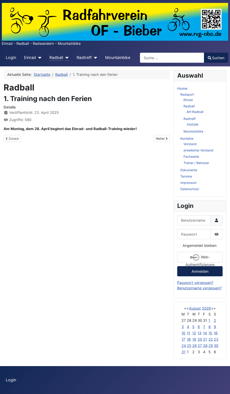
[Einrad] (39, 58)
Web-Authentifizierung (200, 259)
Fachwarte (191, 156)
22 (210, 339)
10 (183, 333)
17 (183, 339)
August (195, 308)
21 (205, 339)
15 (210, 333)
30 (216, 345)
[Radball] (66, 58)
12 (194, 333)
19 (194, 339)
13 (199, 333)
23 (216, 339)
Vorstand (190, 144)
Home (182, 88)
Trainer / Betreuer (196, 163)
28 (205, 345)
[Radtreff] (94, 58)
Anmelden (200, 271)
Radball (56, 57)
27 (200, 345)
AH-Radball (195, 112)
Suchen (218, 58)
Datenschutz (189, 189)
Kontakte (186, 138)
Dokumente (188, 170)
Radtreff (84, 57)
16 (216, 333)
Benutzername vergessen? (199, 288)
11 (188, 333)
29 (210, 345)
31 (183, 352)
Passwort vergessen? (195, 282)
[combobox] (172, 58)
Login (11, 57)
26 (194, 345)
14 (205, 333)
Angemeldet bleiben (200, 245)
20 (200, 339)
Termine (186, 176)
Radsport (187, 94)
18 (189, 339)
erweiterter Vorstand (198, 150)
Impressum (188, 183)
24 (183, 345)
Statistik (193, 124)
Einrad (30, 57)
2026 (206, 308)
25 (189, 345)
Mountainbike (117, 57)
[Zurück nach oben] (222, 385)
